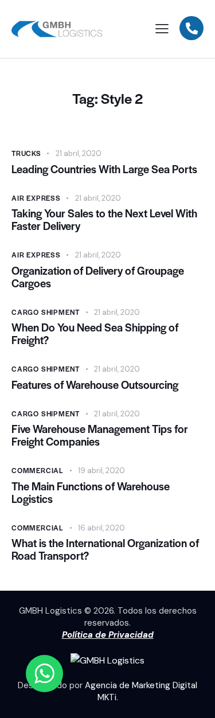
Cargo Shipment (45, 312)
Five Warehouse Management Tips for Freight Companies (99, 435)
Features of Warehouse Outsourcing (94, 384)
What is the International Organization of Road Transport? (105, 549)
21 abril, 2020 (78, 153)
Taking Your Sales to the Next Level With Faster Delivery (104, 219)
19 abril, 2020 (101, 470)
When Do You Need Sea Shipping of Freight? (94, 333)
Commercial (37, 470)
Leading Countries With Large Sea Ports (104, 169)
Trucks (26, 153)
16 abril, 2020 (101, 528)
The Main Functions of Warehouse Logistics (90, 492)
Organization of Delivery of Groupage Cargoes (97, 277)
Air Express (36, 198)
